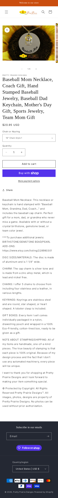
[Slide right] (36, 69)
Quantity (6, 145)
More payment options (29, 181)
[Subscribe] (47, 436)
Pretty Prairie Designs (23, 492)
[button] (6, 12)
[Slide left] (21, 69)
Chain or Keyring (11, 131)
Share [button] (9, 190)
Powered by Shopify (43, 492)
